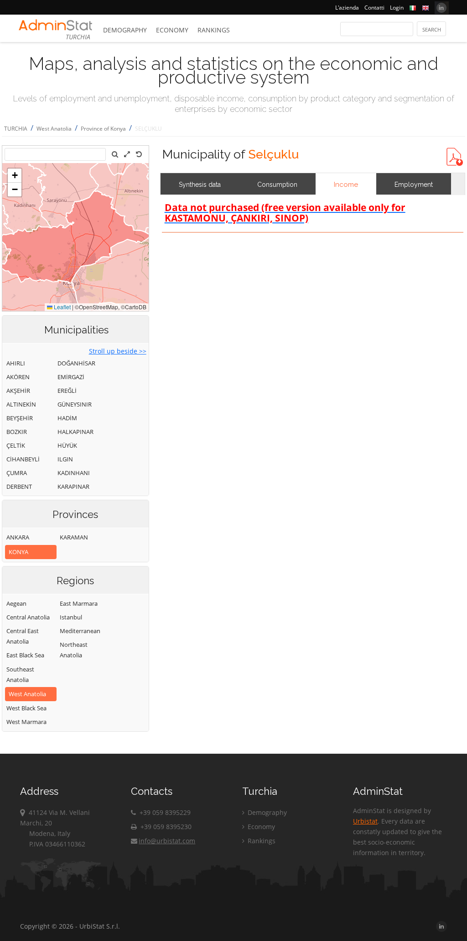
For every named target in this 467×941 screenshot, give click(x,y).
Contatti (374, 7)
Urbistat (365, 821)
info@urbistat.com (167, 840)
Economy (172, 30)
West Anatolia (54, 128)
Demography (125, 30)
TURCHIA (15, 128)
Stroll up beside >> (117, 351)
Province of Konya (103, 128)
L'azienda (347, 7)
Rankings (213, 30)
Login (397, 7)
